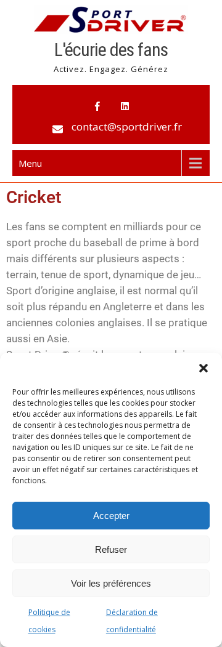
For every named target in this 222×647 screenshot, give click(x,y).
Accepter (111, 515)
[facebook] (97, 106)
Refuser (111, 549)
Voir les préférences (111, 583)
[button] (203, 368)
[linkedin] (124, 106)
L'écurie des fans (111, 49)
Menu (30, 163)
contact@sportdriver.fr (127, 126)
